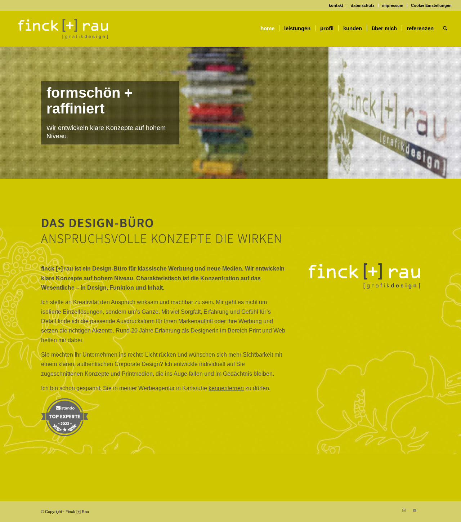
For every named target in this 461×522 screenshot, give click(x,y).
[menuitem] (336, 5)
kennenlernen (226, 388)
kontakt (336, 5)
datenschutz (363, 5)
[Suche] (445, 28)
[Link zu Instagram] (403, 510)
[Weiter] (454, 113)
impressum (392, 5)
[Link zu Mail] (414, 510)
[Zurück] (6, 113)
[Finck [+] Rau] (63, 28)
